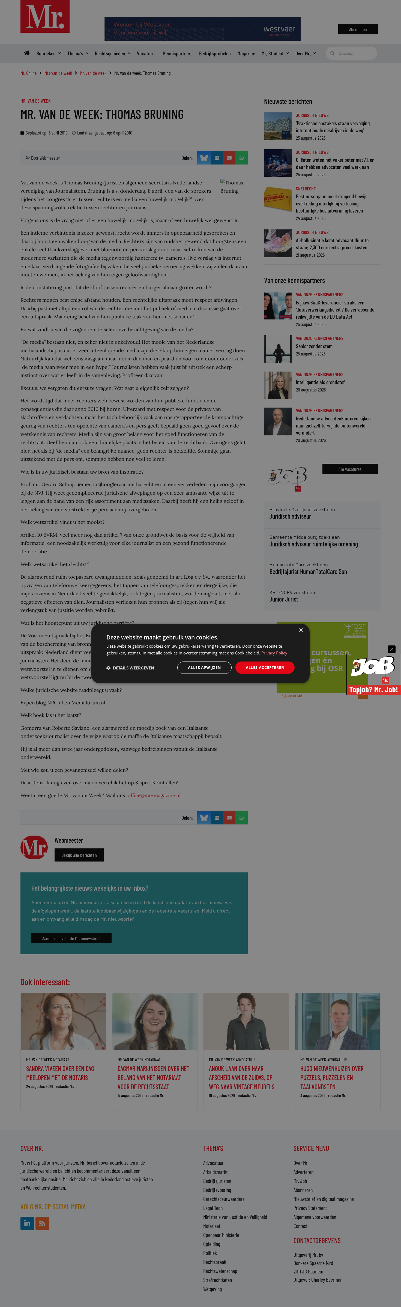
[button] (130, 668)
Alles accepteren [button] (265, 667)
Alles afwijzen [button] (204, 667)
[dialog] (200, 653)
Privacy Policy (274, 652)
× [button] (301, 630)
